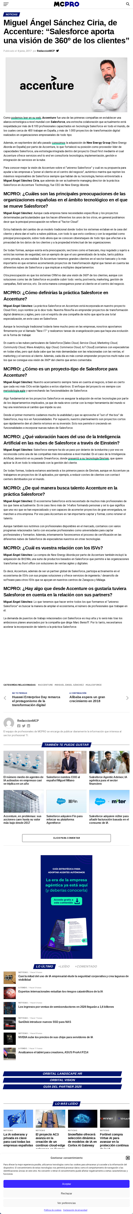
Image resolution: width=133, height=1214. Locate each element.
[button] (128, 1158)
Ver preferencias (66, 1202)
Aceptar (66, 1183)
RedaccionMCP (46, 51)
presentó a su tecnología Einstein (88, 458)
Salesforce (94, 685)
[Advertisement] (66, 657)
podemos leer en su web (26, 117)
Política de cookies (52, 1210)
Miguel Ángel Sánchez (70, 685)
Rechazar (66, 1193)
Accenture (46, 685)
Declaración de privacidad (75, 1210)
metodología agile (14, 390)
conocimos (58, 142)
